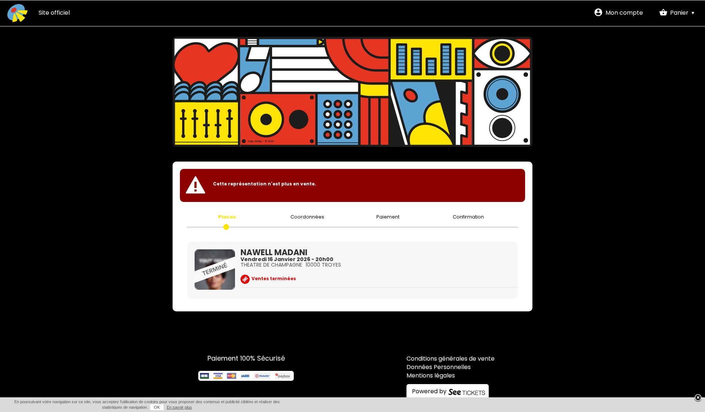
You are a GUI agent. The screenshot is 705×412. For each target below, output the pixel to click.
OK (157, 407)
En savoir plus (179, 407)
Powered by (429, 392)
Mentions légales (430, 376)
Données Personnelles (438, 368)
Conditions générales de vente (450, 359)
